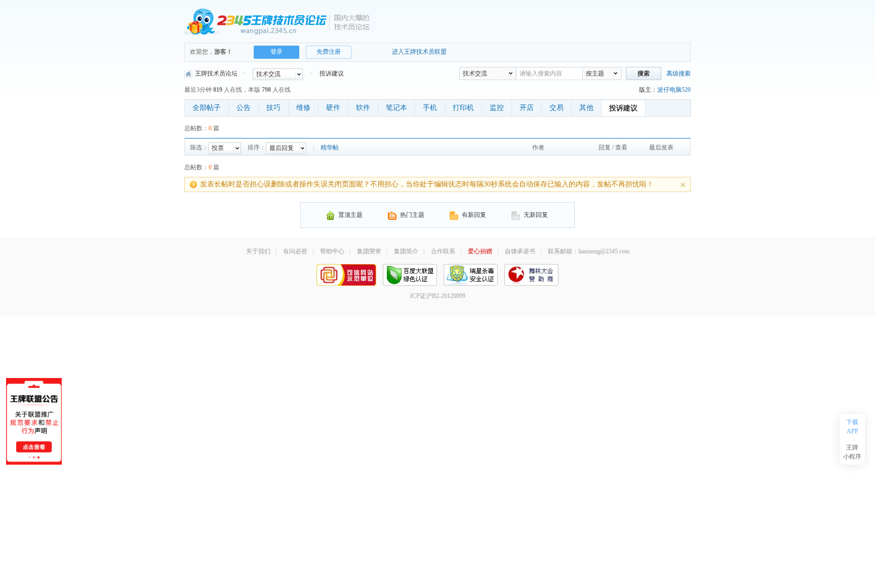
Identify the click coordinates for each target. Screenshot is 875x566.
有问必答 (295, 251)
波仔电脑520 (674, 89)
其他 (586, 107)
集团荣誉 (369, 251)
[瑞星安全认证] (470, 274)
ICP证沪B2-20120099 (437, 295)
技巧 (273, 107)
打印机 (463, 107)
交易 (556, 107)
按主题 (595, 73)
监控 (497, 107)
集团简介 (406, 251)
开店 (527, 107)
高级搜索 (678, 73)
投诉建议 (332, 73)
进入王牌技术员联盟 (419, 51)
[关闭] (683, 184)
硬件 (333, 107)
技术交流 (475, 73)
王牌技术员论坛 (216, 73)
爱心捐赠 (480, 251)
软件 (363, 107)
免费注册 (328, 51)
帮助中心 (332, 251)
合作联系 (443, 251)
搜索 (644, 73)
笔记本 (396, 107)
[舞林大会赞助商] (531, 274)
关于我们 (258, 251)
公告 (243, 107)
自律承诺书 (520, 251)
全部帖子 (206, 107)
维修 (303, 107)
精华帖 (330, 147)
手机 (430, 107)
